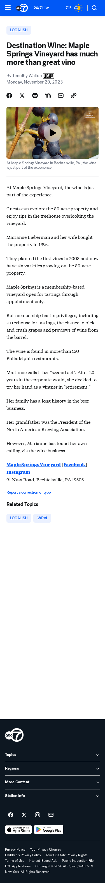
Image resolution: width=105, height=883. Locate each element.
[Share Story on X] (22, 95)
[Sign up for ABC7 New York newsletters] (51, 815)
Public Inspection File (78, 860)
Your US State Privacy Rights (67, 855)
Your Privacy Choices (45, 849)
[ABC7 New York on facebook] (10, 815)
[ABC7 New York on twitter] (24, 815)
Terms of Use (14, 860)
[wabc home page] (14, 735)
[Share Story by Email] (61, 95)
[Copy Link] (73, 95)
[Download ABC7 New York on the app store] (18, 829)
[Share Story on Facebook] (9, 95)
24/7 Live (42, 8)
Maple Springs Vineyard (33, 464)
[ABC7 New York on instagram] (37, 815)
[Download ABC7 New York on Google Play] (49, 829)
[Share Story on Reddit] (35, 95)
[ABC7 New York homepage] (22, 7)
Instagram (18, 472)
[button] (8, 7)
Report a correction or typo (28, 492)
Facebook (75, 464)
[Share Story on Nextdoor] (48, 95)
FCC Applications (18, 866)
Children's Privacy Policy (23, 855)
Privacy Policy (15, 849)
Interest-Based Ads (43, 860)
